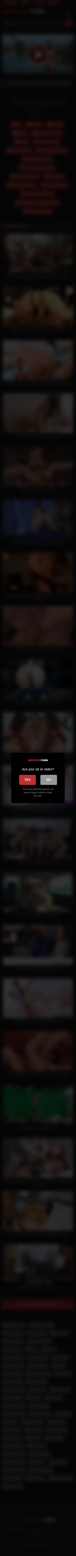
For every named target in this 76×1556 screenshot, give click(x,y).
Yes (27, 779)
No (48, 779)
